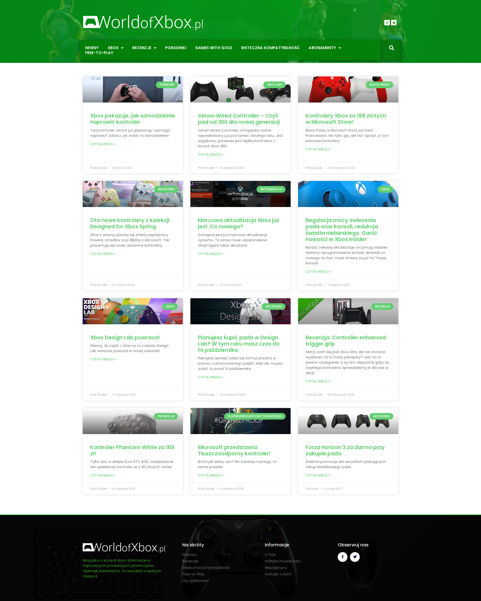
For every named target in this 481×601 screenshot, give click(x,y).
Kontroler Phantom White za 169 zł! (132, 450)
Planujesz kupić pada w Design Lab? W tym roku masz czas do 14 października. (239, 344)
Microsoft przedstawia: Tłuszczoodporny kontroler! (234, 450)
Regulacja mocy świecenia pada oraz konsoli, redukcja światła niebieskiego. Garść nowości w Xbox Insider (342, 230)
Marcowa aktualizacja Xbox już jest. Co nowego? (238, 223)
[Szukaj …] (391, 48)
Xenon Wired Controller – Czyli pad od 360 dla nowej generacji (239, 119)
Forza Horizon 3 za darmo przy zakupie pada (345, 450)
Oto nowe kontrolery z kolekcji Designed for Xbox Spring (130, 223)
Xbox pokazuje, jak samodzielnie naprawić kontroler (132, 119)
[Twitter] (394, 22)
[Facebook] (387, 22)
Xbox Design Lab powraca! (125, 337)
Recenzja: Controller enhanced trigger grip (346, 340)
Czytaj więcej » (103, 144)
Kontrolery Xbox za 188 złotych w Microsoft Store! (346, 119)
